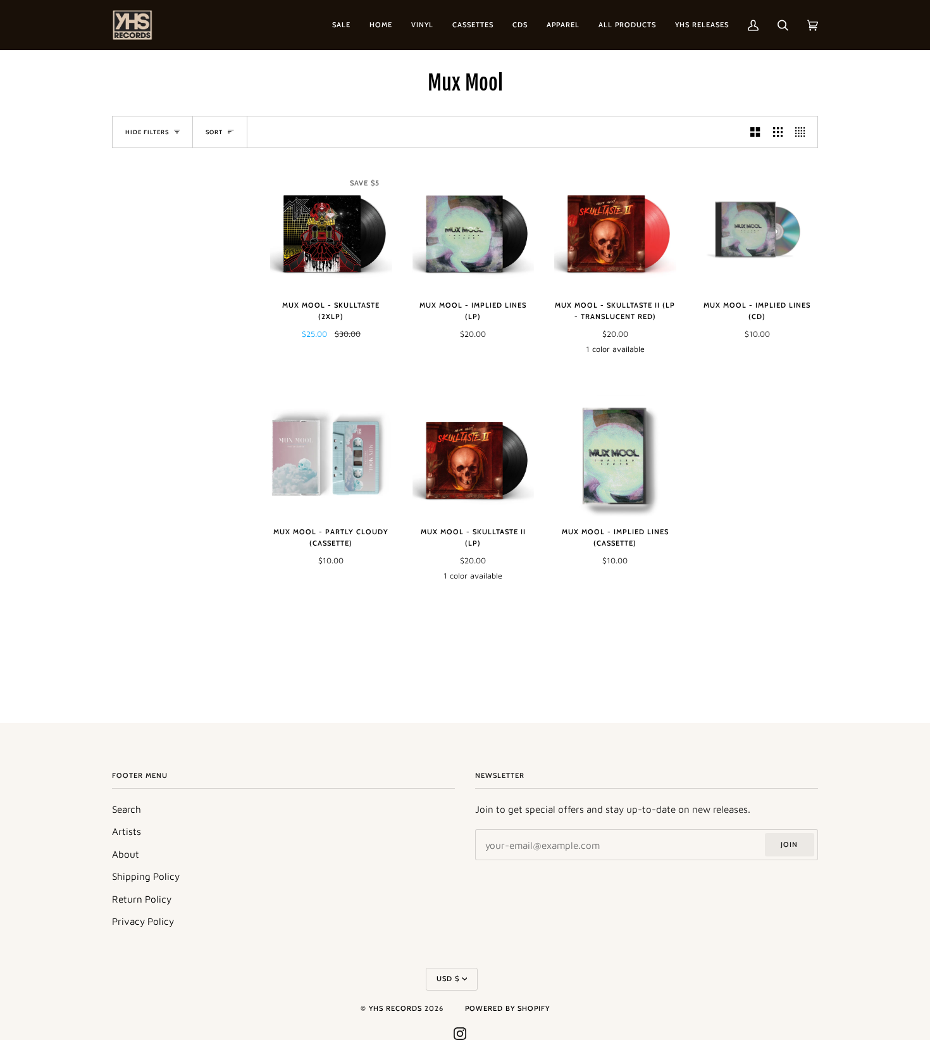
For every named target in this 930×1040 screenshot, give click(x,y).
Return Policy (141, 899)
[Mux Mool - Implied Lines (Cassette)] (615, 456)
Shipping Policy (146, 876)
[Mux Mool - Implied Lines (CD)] (758, 229)
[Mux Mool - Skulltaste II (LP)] (473, 456)
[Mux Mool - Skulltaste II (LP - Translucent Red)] (615, 229)
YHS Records (395, 1008)
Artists (126, 831)
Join (789, 844)
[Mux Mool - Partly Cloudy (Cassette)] (331, 456)
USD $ (448, 978)
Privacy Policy (143, 921)
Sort (214, 131)
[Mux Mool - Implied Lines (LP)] (473, 229)
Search (126, 809)
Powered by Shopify (507, 1008)
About (125, 854)
